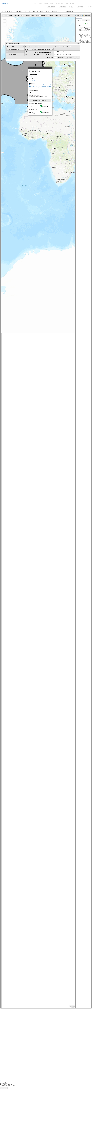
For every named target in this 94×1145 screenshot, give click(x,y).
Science (62, 7)
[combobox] (15, 49)
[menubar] (47, 15)
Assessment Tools (38, 11)
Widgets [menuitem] (50, 15)
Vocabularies (55, 11)
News (35, 3)
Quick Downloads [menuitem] (59, 15)
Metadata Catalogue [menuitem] (41, 15)
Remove (89, 45)
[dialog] (43, 51)
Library (51, 3)
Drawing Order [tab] (86, 20)
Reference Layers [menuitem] (7, 15)
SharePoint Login (59, 3)
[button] (86, 15)
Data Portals (18, 11)
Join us (89, 7)
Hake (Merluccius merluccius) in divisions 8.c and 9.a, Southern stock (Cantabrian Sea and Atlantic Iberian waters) (40, 86)
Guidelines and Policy (68, 11)
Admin (66, 3)
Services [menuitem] (68, 15)
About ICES (51, 7)
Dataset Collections (7, 11)
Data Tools (27, 11)
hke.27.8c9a (32, 80)
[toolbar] (47, 15)
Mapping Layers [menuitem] (30, 15)
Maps (47, 11)
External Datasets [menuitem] (19, 15)
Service (84, 45)
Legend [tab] (79, 20)
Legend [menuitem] (79, 15)
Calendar (46, 3)
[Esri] (72, 1007)
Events (40, 3)
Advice (80, 7)
